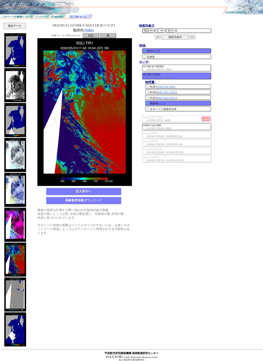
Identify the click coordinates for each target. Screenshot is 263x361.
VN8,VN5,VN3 (166, 86)
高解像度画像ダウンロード (83, 200)
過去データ (14, 25)
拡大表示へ (83, 191)
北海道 (151, 56)
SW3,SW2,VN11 (167, 97)
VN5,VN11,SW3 (167, 92)
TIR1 (89, 30)
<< (157, 37)
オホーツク (153, 51)
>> (192, 37)
